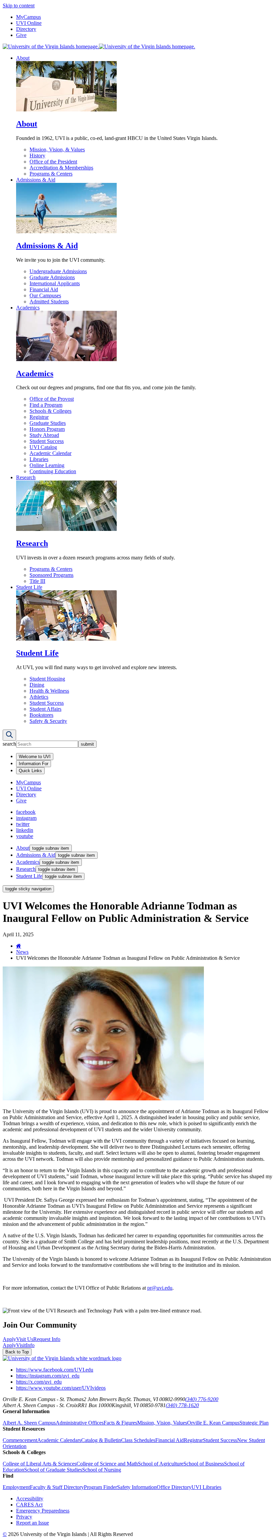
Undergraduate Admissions (58, 271)
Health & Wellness (49, 691)
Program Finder (100, 1487)
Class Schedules (138, 1440)
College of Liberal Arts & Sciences (39, 1464)
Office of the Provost (52, 399)
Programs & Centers (51, 174)
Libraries (39, 459)
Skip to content (19, 5)
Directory (26, 29)
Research (26, 477)
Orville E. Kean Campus (213, 1423)
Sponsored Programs (51, 575)
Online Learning (47, 465)
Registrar (39, 417)
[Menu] (9, 735)
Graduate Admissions (52, 277)
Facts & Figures (120, 1423)
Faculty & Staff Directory (57, 1487)
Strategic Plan (254, 1423)
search (9, 744)
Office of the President (53, 161)
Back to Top (17, 1351)
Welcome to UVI (35, 756)
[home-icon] (18, 946)
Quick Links (30, 770)
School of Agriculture (160, 1464)
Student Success (47, 441)
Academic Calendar (50, 453)
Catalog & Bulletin (101, 1440)
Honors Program (47, 429)
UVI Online (29, 23)
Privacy (24, 1517)
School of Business (203, 1464)
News (22, 952)
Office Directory (174, 1487)
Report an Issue (32, 1523)
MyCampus (28, 17)
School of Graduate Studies (53, 1470)
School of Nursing (101, 1470)
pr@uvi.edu (159, 1288)
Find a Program (46, 405)
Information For (33, 763)
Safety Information (137, 1487)
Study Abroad (44, 435)
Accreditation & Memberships (61, 167)
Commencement (20, 1440)
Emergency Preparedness (42, 1510)
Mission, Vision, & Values (57, 149)
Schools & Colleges (50, 411)
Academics (28, 307)
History (37, 155)
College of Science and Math (107, 1464)
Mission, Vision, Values (162, 1423)
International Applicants (55, 283)
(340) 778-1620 (182, 1405)
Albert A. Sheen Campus (29, 1423)
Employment (16, 1487)
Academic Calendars (59, 1440)
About (23, 58)
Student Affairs (45, 709)
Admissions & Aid (35, 180)
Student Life (29, 587)
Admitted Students (49, 301)
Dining (37, 685)
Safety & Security (48, 721)
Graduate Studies (48, 423)
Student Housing (47, 679)
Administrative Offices (80, 1423)
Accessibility (29, 1498)
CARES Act (29, 1504)
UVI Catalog (43, 447)
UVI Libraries (206, 1487)
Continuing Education (53, 471)
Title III (37, 581)
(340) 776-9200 (201, 1399)
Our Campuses (45, 295)
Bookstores (41, 715)
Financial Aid (44, 289)
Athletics (39, 697)
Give (21, 35)
